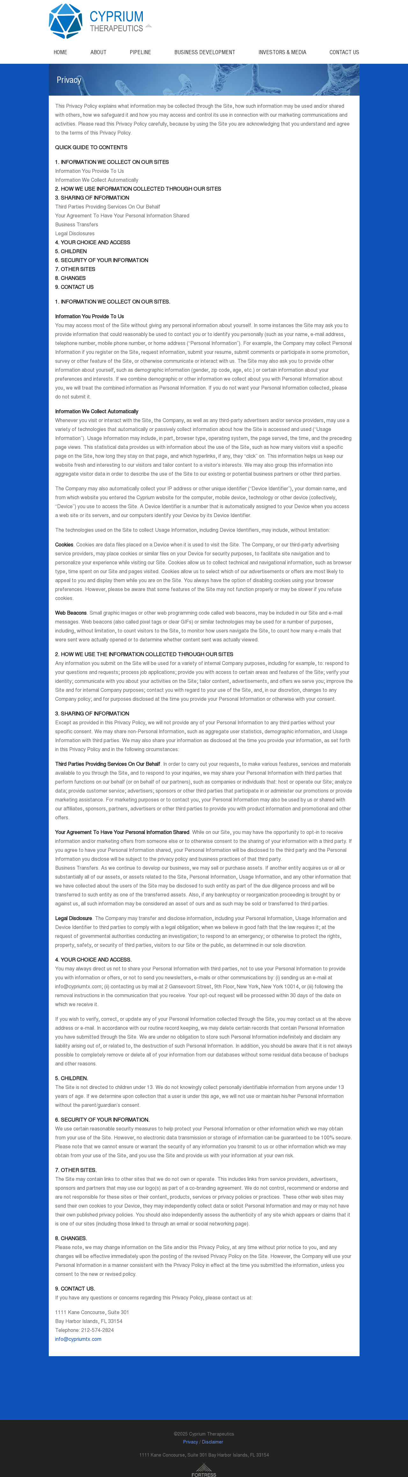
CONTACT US (344, 51)
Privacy (190, 1442)
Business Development (204, 51)
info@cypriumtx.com (78, 1339)
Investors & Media (282, 51)
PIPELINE (140, 51)
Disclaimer (212, 1442)
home (60, 51)
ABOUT (98, 51)
